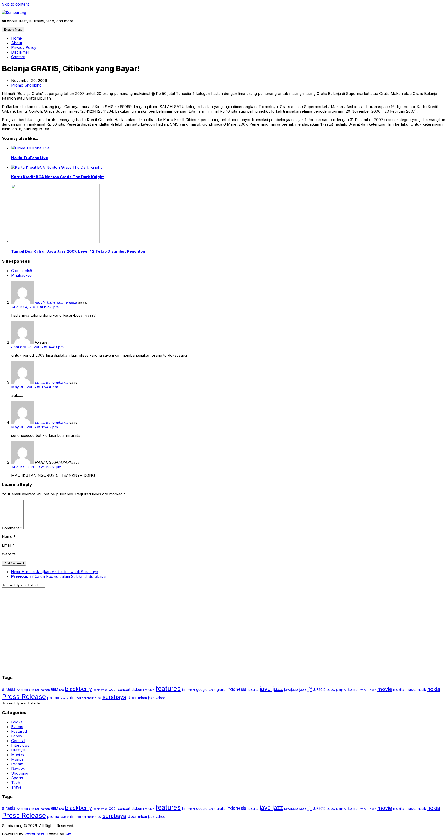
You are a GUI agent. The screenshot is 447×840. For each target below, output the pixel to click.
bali (37, 690)
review (64, 698)
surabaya (114, 697)
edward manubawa (51, 382)
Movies (17, 754)
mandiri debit (368, 690)
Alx (68, 834)
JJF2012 (319, 690)
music (410, 689)
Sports (17, 778)
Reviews (18, 768)
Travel (16, 787)
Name (9, 536)
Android (22, 690)
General (18, 740)
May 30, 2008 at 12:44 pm (34, 387)
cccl (113, 689)
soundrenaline (86, 698)
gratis (221, 690)
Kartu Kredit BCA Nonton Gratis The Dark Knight (57, 177)
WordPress (34, 834)
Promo (17, 85)
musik (421, 690)
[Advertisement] (141, 633)
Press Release (24, 696)
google (201, 689)
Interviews (20, 745)
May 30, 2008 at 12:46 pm (34, 427)
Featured (148, 690)
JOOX (331, 690)
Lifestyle (18, 750)
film (184, 690)
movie (384, 689)
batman (45, 690)
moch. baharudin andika (56, 302)
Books (16, 722)
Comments (21, 270)
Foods (16, 736)
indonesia (237, 689)
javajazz (291, 689)
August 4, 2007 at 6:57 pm (35, 307)
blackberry (78, 689)
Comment (12, 528)
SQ (99, 698)
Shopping (32, 85)
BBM (54, 690)
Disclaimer (20, 52)
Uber (132, 697)
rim (72, 697)
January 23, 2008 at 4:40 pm (37, 347)
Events (17, 726)
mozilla (398, 690)
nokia (433, 689)
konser (353, 689)
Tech (15, 782)
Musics (17, 759)
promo (53, 697)
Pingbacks (21, 275)
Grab (212, 690)
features (168, 688)
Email (8, 545)
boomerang (100, 690)
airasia (9, 689)
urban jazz (146, 698)
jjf (310, 689)
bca (61, 690)
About (16, 42)
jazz (302, 689)
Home (16, 38)
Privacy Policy (23, 47)
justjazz (341, 690)
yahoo (160, 698)
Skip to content (15, 4)
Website (9, 554)
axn (31, 690)
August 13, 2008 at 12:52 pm (36, 467)
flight (192, 690)
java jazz (271, 688)
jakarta (253, 690)
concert (124, 689)
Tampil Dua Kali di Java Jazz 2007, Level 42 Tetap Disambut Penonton (78, 251)
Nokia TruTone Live (29, 157)
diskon (137, 689)
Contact (18, 56)
